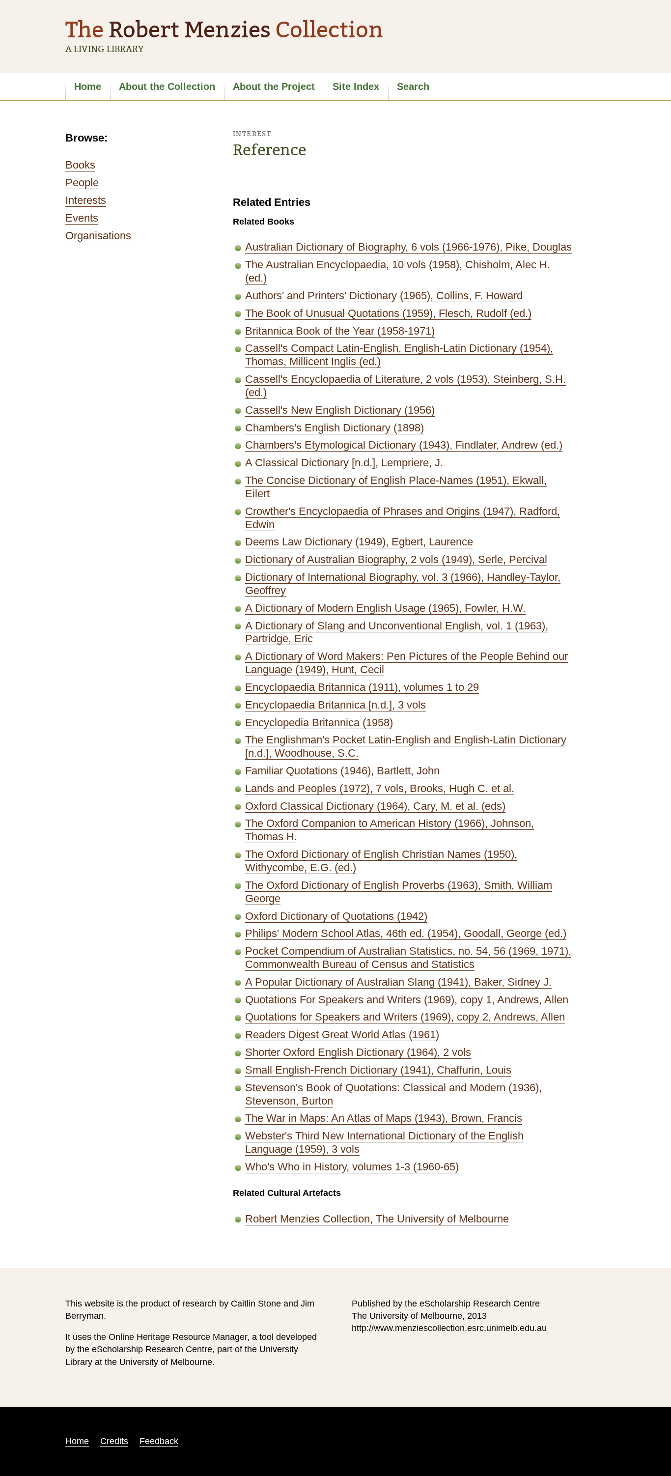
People (82, 182)
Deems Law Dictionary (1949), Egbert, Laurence (359, 542)
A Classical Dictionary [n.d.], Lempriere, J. (344, 462)
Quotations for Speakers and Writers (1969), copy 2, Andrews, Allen (405, 1017)
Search (413, 86)
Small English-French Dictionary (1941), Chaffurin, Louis (378, 1070)
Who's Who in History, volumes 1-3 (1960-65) (352, 1167)
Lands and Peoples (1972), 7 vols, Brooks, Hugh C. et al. (379, 788)
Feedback (159, 1441)
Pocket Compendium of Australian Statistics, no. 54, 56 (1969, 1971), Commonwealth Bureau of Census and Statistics (408, 957)
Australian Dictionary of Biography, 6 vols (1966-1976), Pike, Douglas (408, 247)
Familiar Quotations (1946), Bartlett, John (342, 771)
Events (81, 218)
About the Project (274, 86)
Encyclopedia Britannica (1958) (319, 722)
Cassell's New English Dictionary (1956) (340, 410)
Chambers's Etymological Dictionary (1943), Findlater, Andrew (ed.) (403, 445)
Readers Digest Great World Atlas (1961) (342, 1034)
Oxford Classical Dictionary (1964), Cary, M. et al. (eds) (375, 806)
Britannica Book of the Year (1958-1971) (340, 331)
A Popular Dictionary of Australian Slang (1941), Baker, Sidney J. (398, 982)
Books (80, 165)
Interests (85, 200)
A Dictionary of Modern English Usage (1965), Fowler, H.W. (385, 608)
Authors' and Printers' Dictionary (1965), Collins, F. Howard (384, 295)
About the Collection (167, 86)
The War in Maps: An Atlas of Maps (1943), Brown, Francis (383, 1118)
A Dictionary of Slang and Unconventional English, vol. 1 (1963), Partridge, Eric (396, 632)
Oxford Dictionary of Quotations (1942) (336, 916)
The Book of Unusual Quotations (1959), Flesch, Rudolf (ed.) (388, 313)
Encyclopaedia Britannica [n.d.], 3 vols (335, 705)
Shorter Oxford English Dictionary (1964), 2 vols (358, 1052)
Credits (114, 1441)
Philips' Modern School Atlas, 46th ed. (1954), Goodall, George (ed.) (405, 933)
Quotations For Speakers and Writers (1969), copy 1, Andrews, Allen (406, 999)
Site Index (356, 86)
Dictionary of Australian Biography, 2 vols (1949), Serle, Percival (396, 559)
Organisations (98, 235)
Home (87, 86)
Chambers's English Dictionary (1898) (334, 428)
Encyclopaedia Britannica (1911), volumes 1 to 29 (362, 687)
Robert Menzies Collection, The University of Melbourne (377, 1219)
